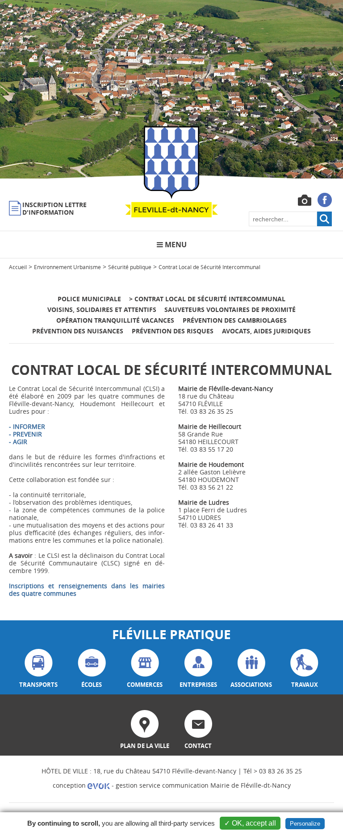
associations (251, 685)
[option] (171, 89)
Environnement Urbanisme (67, 266)
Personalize (305, 823)
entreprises (198, 685)
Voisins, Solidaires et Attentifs (101, 309)
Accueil (18, 266)
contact (198, 746)
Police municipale (89, 299)
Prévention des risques (172, 331)
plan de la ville (144, 746)
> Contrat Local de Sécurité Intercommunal (207, 299)
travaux (304, 685)
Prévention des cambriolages (235, 320)
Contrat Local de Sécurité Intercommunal (209, 266)
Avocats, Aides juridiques (266, 331)
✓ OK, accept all (250, 823)
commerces (145, 685)
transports (38, 685)
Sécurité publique (129, 266)
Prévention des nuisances (77, 331)
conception (70, 785)
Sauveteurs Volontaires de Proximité (230, 309)
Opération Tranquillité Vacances (116, 320)
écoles (91, 685)
